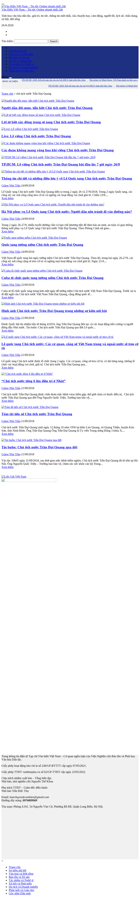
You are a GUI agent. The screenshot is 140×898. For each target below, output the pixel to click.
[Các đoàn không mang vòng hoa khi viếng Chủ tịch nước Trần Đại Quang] (45, 143)
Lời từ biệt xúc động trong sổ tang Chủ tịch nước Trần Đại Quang (51, 122)
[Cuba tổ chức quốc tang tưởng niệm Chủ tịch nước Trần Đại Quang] (41, 270)
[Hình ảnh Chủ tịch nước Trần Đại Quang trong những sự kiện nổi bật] (42, 303)
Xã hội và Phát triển (20, 60)
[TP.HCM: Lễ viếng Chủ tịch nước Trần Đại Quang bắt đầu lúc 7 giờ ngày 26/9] (48, 157)
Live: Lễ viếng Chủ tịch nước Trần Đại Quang (36, 136)
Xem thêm (7, 198)
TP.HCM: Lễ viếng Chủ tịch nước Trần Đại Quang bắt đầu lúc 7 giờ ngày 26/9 (60, 164)
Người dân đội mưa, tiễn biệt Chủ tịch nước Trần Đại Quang (47, 108)
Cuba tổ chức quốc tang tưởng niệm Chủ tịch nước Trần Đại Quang (52, 278)
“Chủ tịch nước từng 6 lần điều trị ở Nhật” (33, 381)
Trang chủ (7, 93)
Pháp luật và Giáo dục (21, 70)
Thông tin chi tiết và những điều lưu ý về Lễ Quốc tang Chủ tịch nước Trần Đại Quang (66, 178)
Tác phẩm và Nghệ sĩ (21, 64)
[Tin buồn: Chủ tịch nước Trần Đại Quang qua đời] (31, 440)
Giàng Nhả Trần (10, 185)
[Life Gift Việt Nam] (13, 476)
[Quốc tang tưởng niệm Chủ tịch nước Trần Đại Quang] (34, 237)
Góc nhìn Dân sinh (20, 893)
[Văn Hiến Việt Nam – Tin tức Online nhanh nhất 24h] (33, 6)
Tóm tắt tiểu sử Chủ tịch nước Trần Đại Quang (36, 414)
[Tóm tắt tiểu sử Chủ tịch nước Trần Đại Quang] (29, 407)
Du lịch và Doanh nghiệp (23, 67)
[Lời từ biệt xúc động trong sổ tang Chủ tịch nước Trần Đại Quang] (40, 115)
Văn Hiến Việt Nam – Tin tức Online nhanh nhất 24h (32, 9)
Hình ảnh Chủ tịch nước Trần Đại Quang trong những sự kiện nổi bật (54, 311)
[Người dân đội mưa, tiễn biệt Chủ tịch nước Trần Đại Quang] (37, 100)
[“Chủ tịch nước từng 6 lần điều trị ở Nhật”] (27, 373)
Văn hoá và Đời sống (21, 54)
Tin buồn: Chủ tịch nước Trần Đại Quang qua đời (39, 447)
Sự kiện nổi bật (17, 51)
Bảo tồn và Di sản (19, 57)
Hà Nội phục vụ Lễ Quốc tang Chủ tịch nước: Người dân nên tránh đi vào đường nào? (66, 212)
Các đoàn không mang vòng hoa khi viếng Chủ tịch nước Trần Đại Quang (57, 150)
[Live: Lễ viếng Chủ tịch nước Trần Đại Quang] (29, 129)
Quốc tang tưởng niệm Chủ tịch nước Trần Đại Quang (42, 245)
